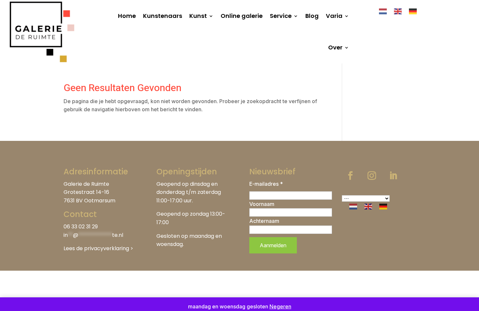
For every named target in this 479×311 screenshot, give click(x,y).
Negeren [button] (280, 306)
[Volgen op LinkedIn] (393, 175)
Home (127, 16)
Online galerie (242, 16)
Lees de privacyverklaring (96, 248)
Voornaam (261, 204)
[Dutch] (383, 10)
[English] (398, 10)
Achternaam (264, 221)
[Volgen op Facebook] (350, 175)
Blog (312, 16)
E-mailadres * (266, 184)
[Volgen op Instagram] (371, 175)
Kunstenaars (162, 16)
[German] (413, 10)
